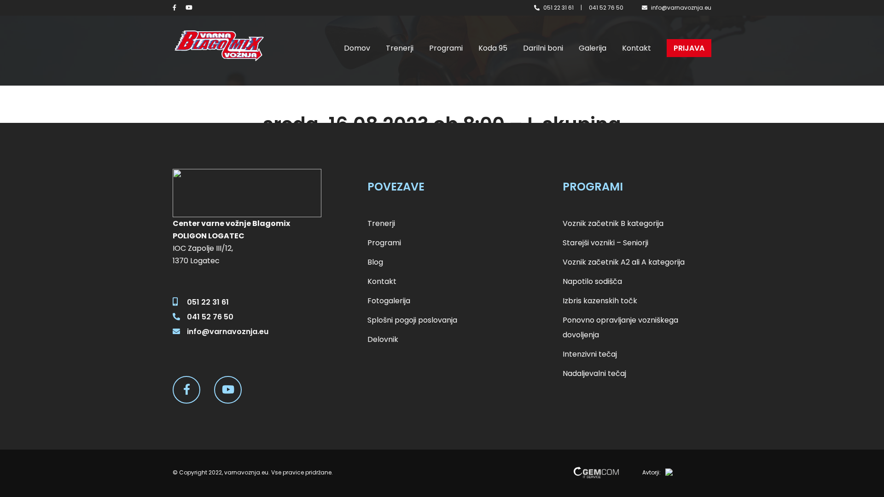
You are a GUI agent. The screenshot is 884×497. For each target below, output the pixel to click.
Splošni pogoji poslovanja (412, 320)
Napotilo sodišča (592, 281)
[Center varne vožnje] (219, 45)
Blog (375, 262)
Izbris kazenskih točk (600, 300)
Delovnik (382, 339)
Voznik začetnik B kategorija (613, 223)
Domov (357, 48)
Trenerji (399, 48)
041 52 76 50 (606, 8)
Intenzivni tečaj (590, 354)
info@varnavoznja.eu (681, 8)
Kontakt (636, 48)
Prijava (689, 48)
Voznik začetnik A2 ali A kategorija (624, 262)
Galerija (592, 48)
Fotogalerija (388, 300)
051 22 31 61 (558, 8)
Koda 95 (492, 48)
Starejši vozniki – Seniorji (605, 242)
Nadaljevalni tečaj (594, 373)
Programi (446, 48)
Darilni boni (543, 48)
